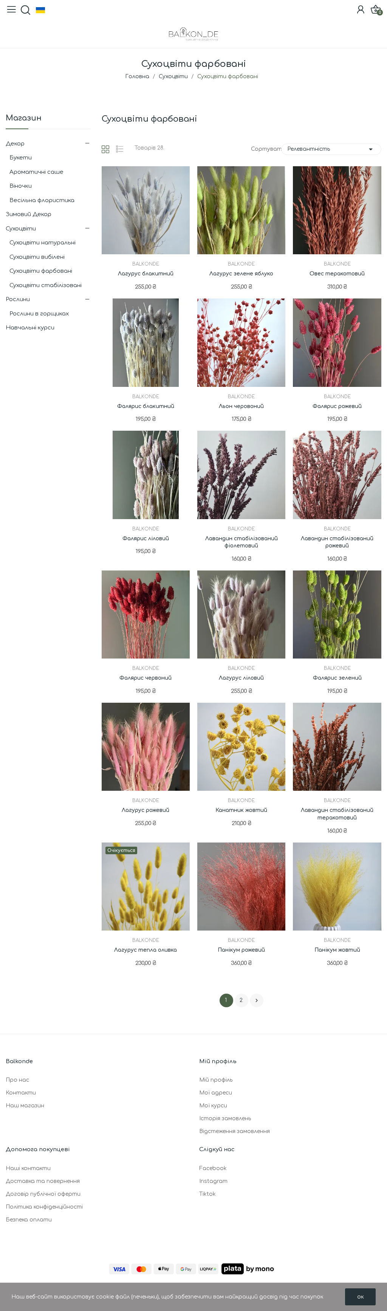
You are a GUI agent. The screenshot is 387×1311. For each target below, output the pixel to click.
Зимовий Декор (28, 214)
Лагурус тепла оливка (145, 950)
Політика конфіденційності (44, 1207)
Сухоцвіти (21, 229)
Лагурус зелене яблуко (241, 274)
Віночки (20, 186)
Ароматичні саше (36, 172)
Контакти (21, 1093)
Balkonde (145, 264)
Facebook (213, 1168)
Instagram (213, 1181)
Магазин (24, 118)
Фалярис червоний (145, 678)
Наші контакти (28, 1168)
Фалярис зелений (337, 678)
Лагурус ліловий (241, 678)
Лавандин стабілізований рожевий (337, 542)
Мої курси (213, 1105)
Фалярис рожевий (337, 406)
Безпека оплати (29, 1220)
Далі (256, 1000)
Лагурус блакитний (145, 274)
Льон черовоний (241, 406)
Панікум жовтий (337, 950)
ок (360, 1297)
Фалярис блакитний (145, 406)
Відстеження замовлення (234, 1131)
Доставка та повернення (43, 1181)
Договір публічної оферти (43, 1194)
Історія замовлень (225, 1118)
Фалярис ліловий (145, 538)
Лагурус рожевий (145, 810)
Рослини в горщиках (39, 314)
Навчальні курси (30, 328)
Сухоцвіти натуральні (42, 243)
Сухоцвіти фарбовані (40, 271)
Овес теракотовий (337, 274)
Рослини (18, 299)
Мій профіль (215, 1080)
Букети (20, 158)
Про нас (17, 1080)
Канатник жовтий (241, 810)
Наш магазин (25, 1105)
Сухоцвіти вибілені (37, 257)
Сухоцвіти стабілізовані (45, 285)
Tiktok (207, 1194)
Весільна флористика (41, 200)
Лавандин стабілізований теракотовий (337, 814)
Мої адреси (215, 1093)
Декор (15, 144)
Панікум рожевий (241, 950)
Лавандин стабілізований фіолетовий (241, 542)
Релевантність (331, 149)
